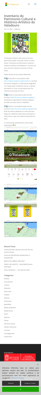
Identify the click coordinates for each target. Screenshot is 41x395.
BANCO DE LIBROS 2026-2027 (14, 261)
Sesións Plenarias (10, 327)
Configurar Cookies (30, 383)
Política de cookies (17, 378)
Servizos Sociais (9, 324)
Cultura (6, 285)
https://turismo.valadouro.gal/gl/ (21, 97)
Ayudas (6, 279)
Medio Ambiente (10, 308)
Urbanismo (8, 337)
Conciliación (8, 282)
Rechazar (11, 383)
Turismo (7, 330)
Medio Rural (8, 311)
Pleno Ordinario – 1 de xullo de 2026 (17, 270)
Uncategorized (9, 333)
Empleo (6, 295)
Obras (6, 320)
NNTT (6, 314)
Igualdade (7, 304)
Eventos (7, 298)
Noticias (17, 29)
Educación (7, 291)
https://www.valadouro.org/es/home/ (17, 81)
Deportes (7, 288)
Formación (7, 301)
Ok (20, 389)
